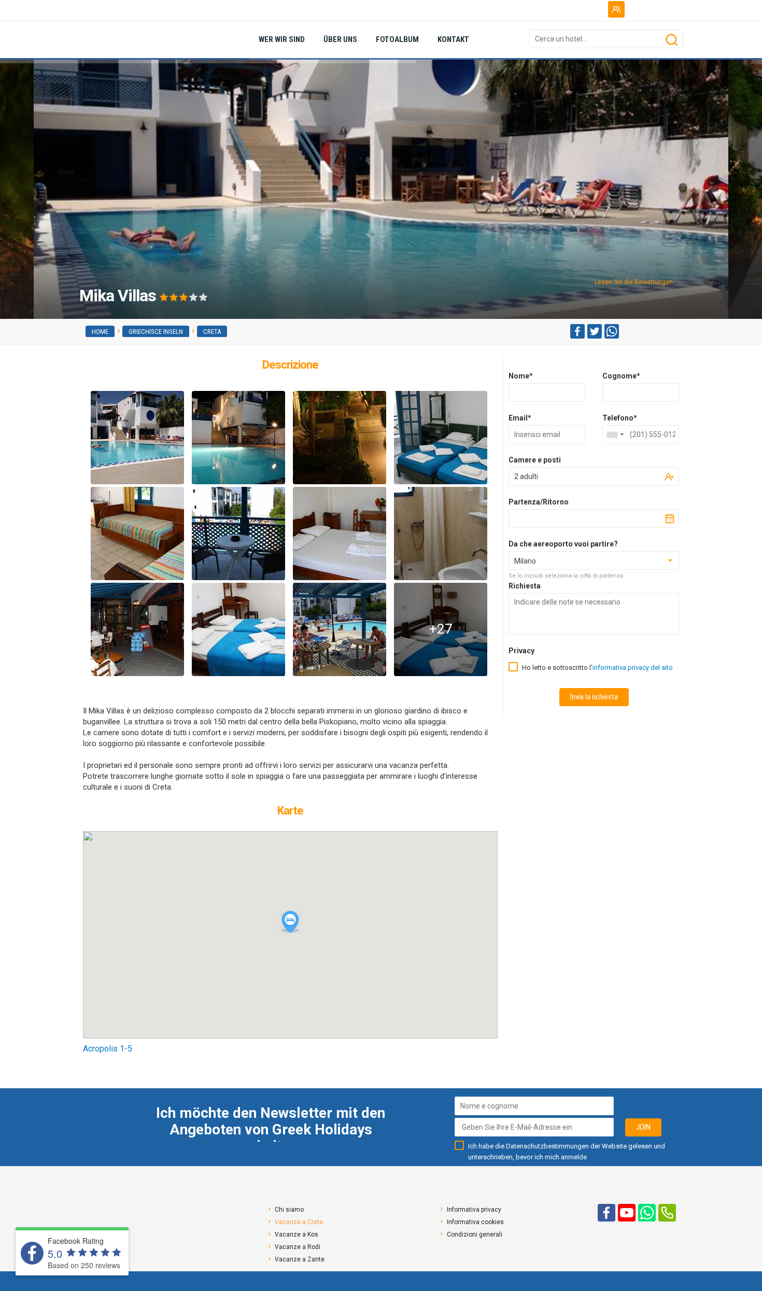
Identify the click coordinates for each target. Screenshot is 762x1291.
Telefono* (619, 418)
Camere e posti (535, 460)
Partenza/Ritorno (539, 502)
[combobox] (615, 434)
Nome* (521, 376)
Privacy (521, 651)
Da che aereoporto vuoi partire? (563, 544)
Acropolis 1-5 (107, 1049)
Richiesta (525, 586)
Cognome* (621, 376)
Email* (520, 418)
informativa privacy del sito (632, 667)
